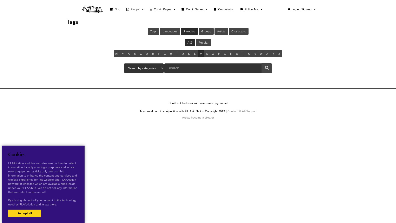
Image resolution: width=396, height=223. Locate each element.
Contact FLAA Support (242, 111)
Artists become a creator (198, 117)
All (116, 53)
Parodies (189, 31)
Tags (153, 31)
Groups (206, 31)
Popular (203, 42)
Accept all (25, 213)
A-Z (189, 42)
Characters (238, 31)
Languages (170, 31)
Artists (221, 31)
